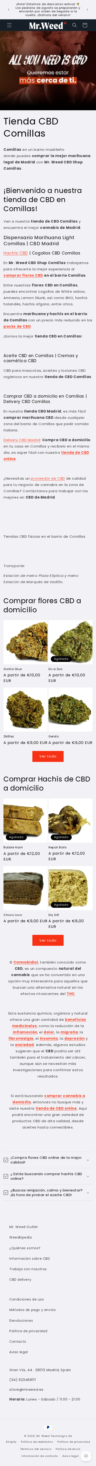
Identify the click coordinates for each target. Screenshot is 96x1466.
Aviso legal (18, 1352)
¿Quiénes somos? (25, 1248)
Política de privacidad (28, 1331)
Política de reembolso (37, 1442)
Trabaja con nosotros (28, 1269)
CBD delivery (20, 1279)
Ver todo (48, 756)
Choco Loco (12, 915)
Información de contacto (40, 1456)
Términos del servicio (35, 1449)
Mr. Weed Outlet (23, 1227)
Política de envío (68, 1449)
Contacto (17, 1341)
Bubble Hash (13, 847)
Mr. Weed (43, 1436)
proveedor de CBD (48, 478)
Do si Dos (55, 669)
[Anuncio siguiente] (87, 9)
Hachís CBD (15, 253)
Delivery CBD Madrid (21, 439)
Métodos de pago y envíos (32, 1310)
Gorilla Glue (12, 669)
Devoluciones (21, 1320)
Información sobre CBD (29, 1258)
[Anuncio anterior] (8, 9)
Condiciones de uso (26, 1299)
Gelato (53, 736)
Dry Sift (53, 915)
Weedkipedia (20, 1237)
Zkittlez (8, 736)
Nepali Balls (57, 847)
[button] (9, 25)
